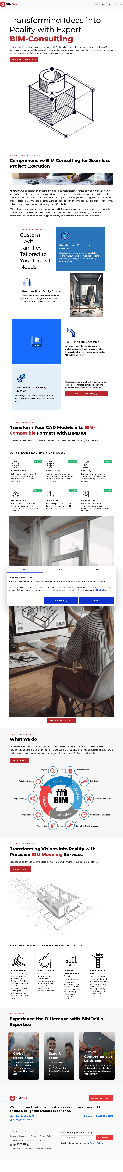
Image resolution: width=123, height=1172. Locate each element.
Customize (59, 601)
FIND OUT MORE (19, 869)
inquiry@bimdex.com (22, 1120)
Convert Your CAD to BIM (60, 721)
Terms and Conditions (37, 1140)
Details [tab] (62, 569)
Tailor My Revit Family (85, 394)
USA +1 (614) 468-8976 (22, 1116)
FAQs (33, 1136)
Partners (28, 1132)
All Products (15, 1132)
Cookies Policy (16, 1140)
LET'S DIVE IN (18, 760)
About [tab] (97, 569)
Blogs (38, 1132)
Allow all (96, 601)
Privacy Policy (46, 1136)
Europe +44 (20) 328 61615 (98, 1116)
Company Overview (18, 1136)
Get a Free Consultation (22, 59)
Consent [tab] (25, 569)
